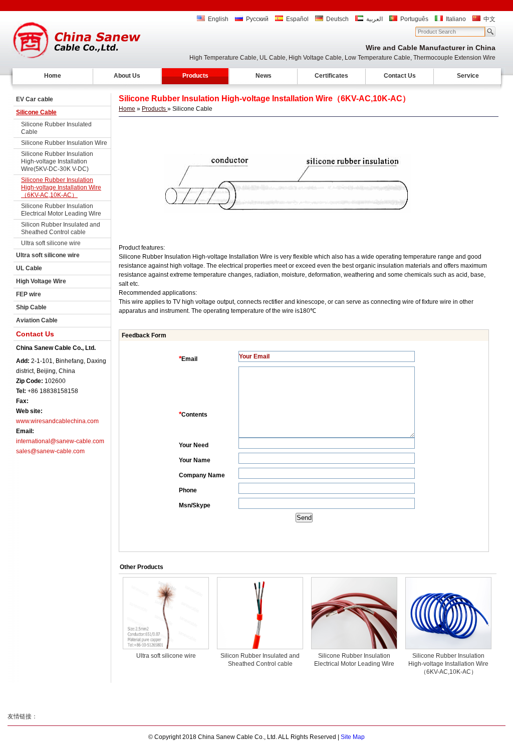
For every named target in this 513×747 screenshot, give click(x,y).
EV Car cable (34, 99)
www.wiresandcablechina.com (57, 421)
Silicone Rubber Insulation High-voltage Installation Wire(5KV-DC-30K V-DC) (57, 161)
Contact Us (400, 75)
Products (195, 75)
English (218, 19)
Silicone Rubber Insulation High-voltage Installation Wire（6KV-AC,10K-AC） (61, 187)
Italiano (456, 19)
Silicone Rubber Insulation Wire (64, 142)
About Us (127, 75)
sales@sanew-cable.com (50, 451)
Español (297, 19)
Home (52, 75)
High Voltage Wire (41, 281)
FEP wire (28, 294)
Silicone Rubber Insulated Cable (56, 128)
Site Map (353, 736)
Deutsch (337, 19)
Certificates (331, 75)
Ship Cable (31, 307)
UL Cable (29, 268)
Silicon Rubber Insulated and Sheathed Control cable (60, 228)
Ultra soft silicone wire (51, 243)
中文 (489, 19)
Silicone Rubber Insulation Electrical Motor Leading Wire (61, 210)
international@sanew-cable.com (60, 441)
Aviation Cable (37, 320)
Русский (257, 19)
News (263, 75)
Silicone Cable (36, 112)
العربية (374, 19)
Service (468, 75)
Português (414, 19)
